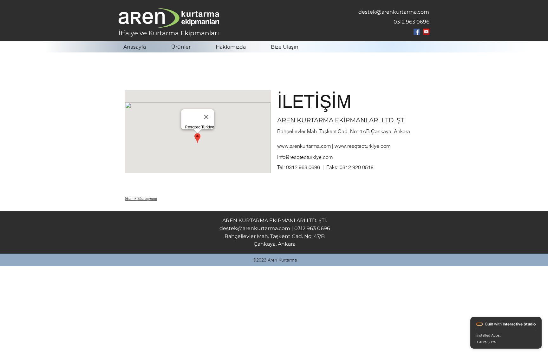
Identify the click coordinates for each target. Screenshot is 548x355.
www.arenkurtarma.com (304, 146)
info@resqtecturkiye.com (305, 157)
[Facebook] (417, 32)
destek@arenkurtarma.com (393, 12)
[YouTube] (426, 32)
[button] (188, 46)
